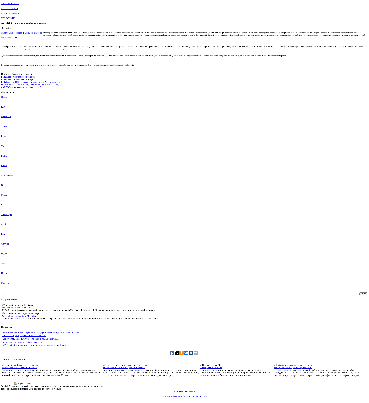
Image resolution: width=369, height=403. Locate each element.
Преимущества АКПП (211, 367)
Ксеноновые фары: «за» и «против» (19, 367)
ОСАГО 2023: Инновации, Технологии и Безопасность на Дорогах (35, 345)
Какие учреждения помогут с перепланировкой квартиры (30, 338)
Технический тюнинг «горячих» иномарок (124, 367)
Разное (192, 391)
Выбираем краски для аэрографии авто (293, 367)
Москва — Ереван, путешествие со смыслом (24, 335)
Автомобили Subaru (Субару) (16, 307)
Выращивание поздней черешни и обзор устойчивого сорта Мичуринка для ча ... (42, 332)
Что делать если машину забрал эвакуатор (22, 342)
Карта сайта (180, 391)
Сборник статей (199, 396)
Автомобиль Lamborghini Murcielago (19, 316)
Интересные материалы (176, 396)
